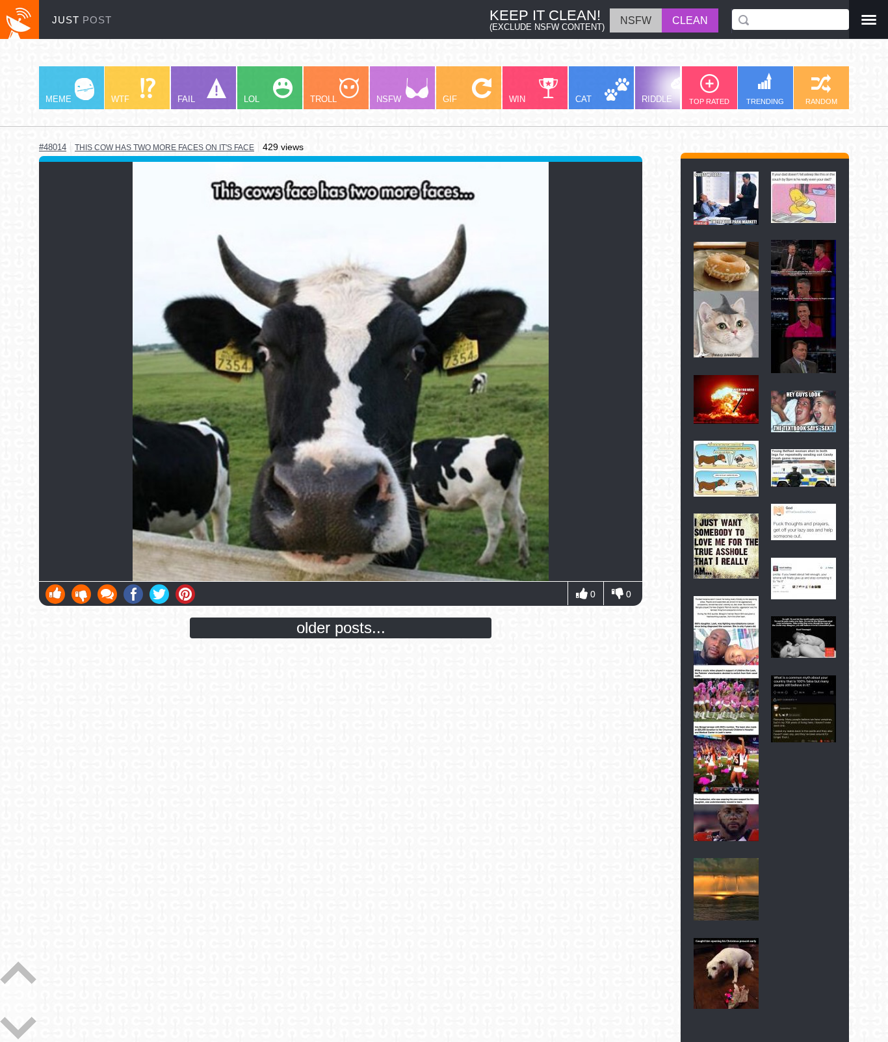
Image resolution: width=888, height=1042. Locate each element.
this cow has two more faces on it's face (164, 147)
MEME (59, 99)
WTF (120, 99)
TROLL (323, 99)
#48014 (52, 147)
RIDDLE (657, 99)
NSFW (388, 99)
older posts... (340, 627)
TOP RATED (709, 101)
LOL (251, 99)
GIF (450, 99)
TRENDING (765, 101)
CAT (583, 99)
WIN (517, 99)
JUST (82, 19)
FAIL (186, 99)
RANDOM (821, 101)
